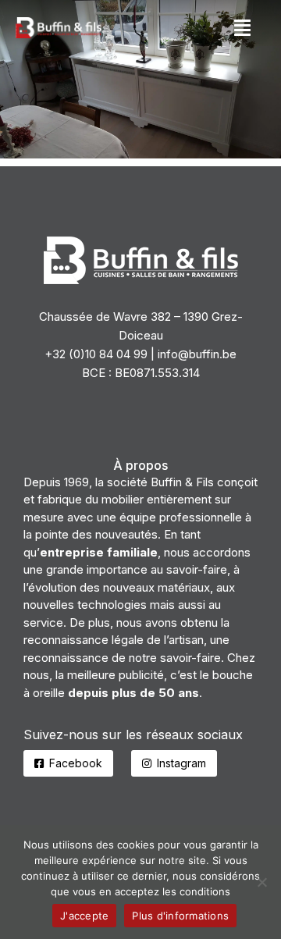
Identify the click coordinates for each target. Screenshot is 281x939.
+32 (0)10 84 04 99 (96, 354)
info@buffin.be (197, 354)
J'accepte (84, 915)
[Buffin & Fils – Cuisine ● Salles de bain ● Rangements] (140, 79)
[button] (242, 27)
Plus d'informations (180, 915)
